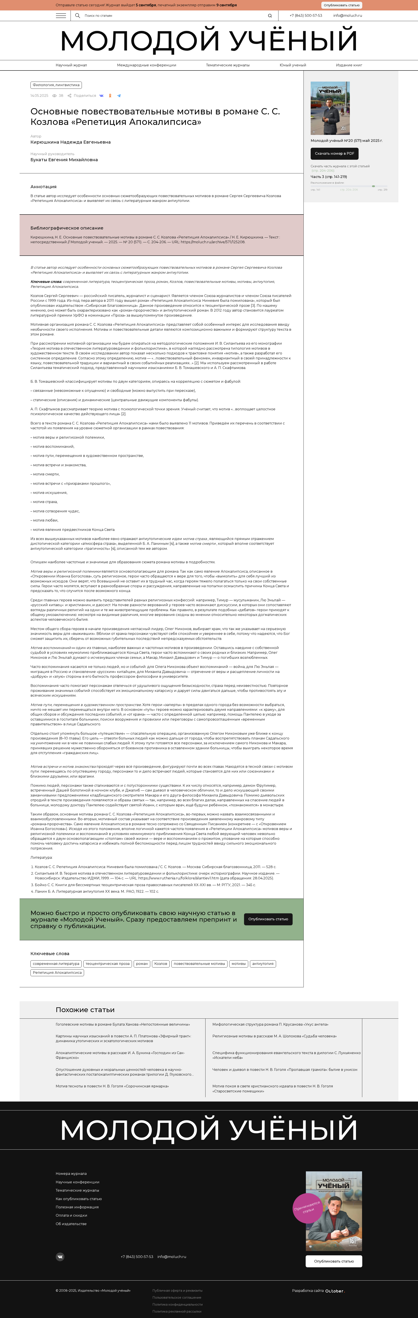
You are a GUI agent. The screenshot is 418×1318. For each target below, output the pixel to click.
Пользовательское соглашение (176, 1298)
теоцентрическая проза (108, 964)
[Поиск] (270, 16)
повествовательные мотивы (199, 964)
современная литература (56, 964)
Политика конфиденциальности (177, 1304)
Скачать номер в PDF (334, 153)
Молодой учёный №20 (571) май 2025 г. (347, 141)
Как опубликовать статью (79, 1199)
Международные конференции (146, 65)
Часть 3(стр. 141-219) (329, 177)
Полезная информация (77, 1207)
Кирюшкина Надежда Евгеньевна (70, 142)
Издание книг (349, 65)
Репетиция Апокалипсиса (57, 973)
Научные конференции (77, 1182)
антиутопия (263, 964)
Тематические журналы (228, 65)
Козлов (160, 964)
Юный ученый (293, 65)
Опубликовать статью (342, 5)
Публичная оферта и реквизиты (177, 1291)
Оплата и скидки (71, 1215)
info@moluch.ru (348, 15)
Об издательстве (71, 1224)
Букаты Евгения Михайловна (64, 159)
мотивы (239, 964)
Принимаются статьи (307, 1207)
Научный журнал (71, 65)
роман (142, 964)
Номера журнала (71, 1174)
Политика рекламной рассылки (176, 1311)
